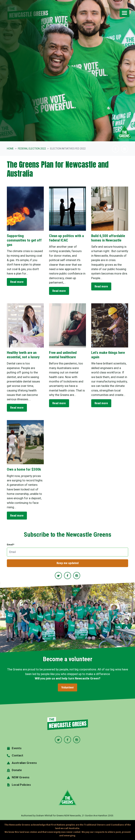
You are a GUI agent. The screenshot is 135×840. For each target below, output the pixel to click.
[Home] (67, 723)
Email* (10, 544)
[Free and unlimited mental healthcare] (67, 325)
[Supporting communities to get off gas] (25, 209)
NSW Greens (20, 777)
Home (10, 148)
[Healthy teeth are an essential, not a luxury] (25, 325)
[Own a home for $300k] (25, 442)
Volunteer (67, 687)
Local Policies (21, 784)
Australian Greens (24, 763)
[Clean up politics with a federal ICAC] (67, 209)
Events (16, 748)
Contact (17, 755)
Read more (17, 282)
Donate (17, 770)
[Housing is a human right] (109, 209)
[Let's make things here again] (109, 325)
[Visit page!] (116, 149)
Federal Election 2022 (32, 148)
